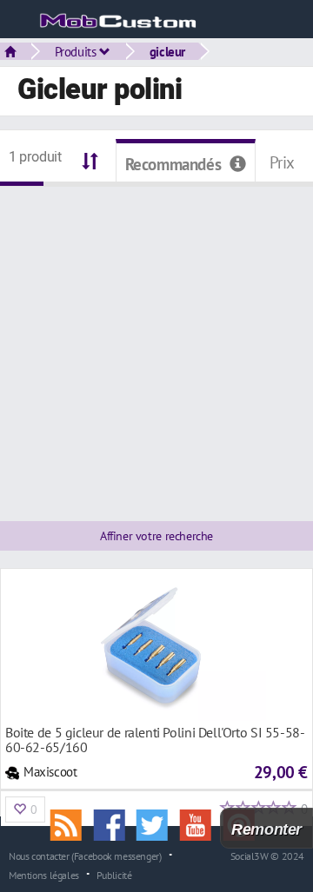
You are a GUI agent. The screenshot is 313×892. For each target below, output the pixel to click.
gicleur (167, 51)
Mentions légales (44, 874)
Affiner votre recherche (156, 536)
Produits (77, 51)
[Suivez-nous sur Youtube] (201, 823)
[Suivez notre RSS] (72, 823)
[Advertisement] (156, 343)
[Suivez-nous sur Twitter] (158, 823)
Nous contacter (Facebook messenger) (85, 855)
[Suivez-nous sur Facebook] (115, 823)
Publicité (114, 874)
